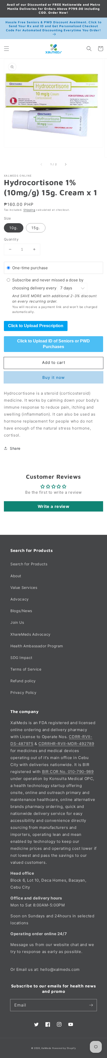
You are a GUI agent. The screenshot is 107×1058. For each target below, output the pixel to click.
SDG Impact (21, 657)
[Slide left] (41, 164)
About (15, 576)
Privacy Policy (23, 692)
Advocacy (19, 599)
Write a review (53, 506)
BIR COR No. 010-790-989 (68, 771)
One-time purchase (30, 267)
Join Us (17, 622)
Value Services (23, 587)
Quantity (11, 239)
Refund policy (23, 681)
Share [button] (15, 448)
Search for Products (28, 564)
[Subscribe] (91, 1005)
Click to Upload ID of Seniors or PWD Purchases (53, 344)
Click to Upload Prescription (35, 326)
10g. (13, 228)
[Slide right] (65, 164)
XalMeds (46, 1048)
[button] (6, 48)
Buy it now (53, 377)
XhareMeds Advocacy (30, 634)
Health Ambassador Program (36, 646)
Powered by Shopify (64, 1048)
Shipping (29, 209)
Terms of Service (26, 669)
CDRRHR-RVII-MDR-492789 (66, 743)
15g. (35, 228)
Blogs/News (21, 611)
